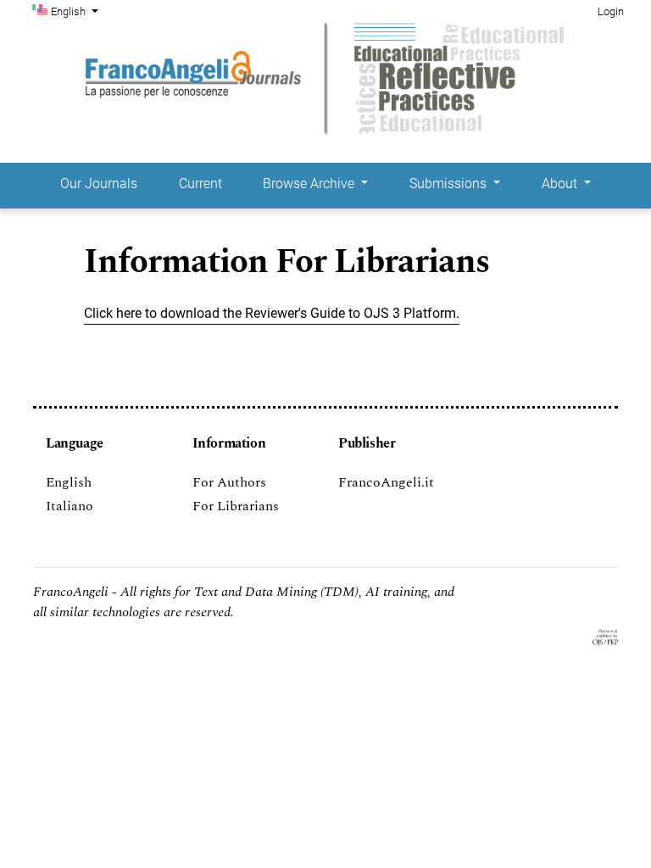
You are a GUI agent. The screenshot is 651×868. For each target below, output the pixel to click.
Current (200, 183)
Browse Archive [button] (310, 183)
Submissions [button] (449, 183)
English (69, 482)
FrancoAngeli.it (386, 482)
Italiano (69, 506)
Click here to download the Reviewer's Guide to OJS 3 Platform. (271, 313)
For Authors (229, 482)
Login (611, 11)
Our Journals (98, 183)
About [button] (561, 183)
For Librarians (235, 506)
